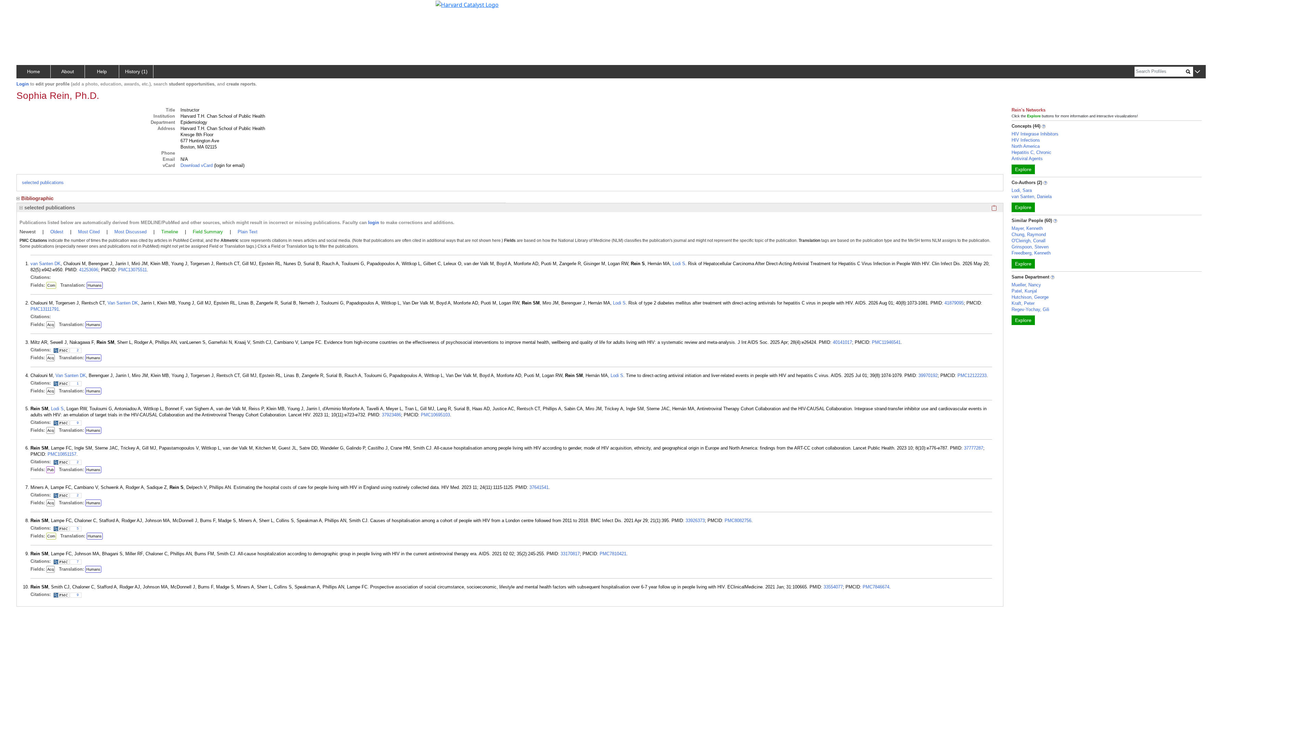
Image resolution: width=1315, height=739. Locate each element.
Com (51, 285)
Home (33, 71)
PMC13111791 (44, 309)
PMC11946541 (886, 342)
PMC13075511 (132, 269)
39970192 (928, 375)
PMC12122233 (972, 375)
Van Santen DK (123, 303)
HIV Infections (1026, 140)
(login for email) (229, 165)
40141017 (842, 342)
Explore (1023, 169)
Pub (50, 470)
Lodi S (679, 263)
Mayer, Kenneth (1027, 228)
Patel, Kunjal (1024, 291)
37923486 (391, 414)
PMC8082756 (738, 520)
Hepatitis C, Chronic (1031, 152)
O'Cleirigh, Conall (1028, 240)
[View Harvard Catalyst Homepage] (467, 4)
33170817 (570, 553)
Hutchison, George (1030, 297)
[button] (1197, 72)
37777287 (973, 448)
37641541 (539, 487)
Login (22, 84)
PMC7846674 (876, 586)
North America (1026, 146)
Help (102, 71)
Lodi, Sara (1022, 190)
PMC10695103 (435, 414)
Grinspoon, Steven (1030, 246)
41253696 (88, 269)
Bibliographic (37, 198)
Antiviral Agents (1027, 158)
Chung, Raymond (1029, 234)
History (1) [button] (136, 71)
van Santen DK (45, 263)
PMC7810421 (613, 553)
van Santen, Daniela (1032, 196)
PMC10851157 (62, 454)
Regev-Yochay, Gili (1030, 309)
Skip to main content (28, 8)
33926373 (695, 520)
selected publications (43, 182)
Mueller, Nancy (1026, 284)
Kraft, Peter (1023, 303)
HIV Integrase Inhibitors (1035, 134)
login (373, 222)
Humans (95, 285)
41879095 (954, 303)
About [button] (67, 71)
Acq (50, 325)
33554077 (833, 586)
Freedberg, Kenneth (1031, 253)
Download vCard (196, 165)
